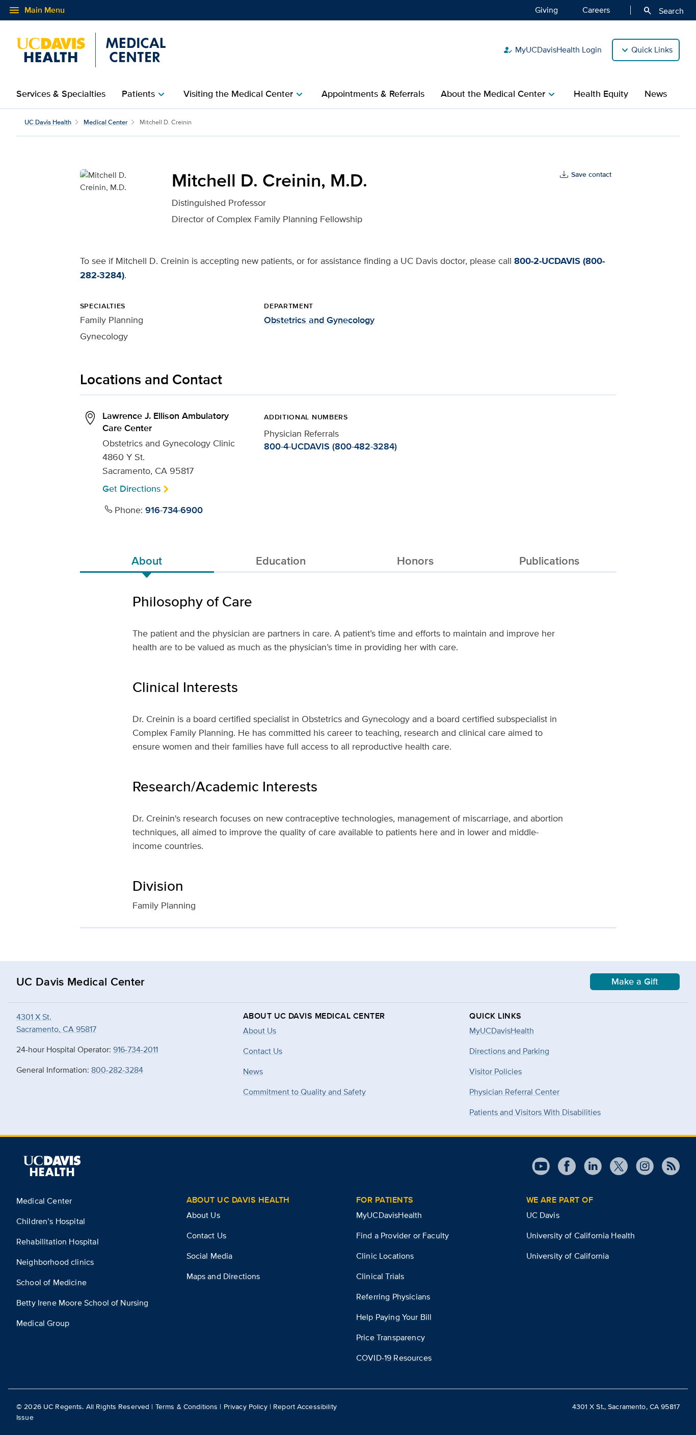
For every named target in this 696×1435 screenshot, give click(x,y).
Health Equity (601, 93)
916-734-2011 (135, 1049)
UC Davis (542, 1215)
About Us (203, 1215)
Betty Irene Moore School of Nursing (82, 1303)
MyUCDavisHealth (501, 1031)
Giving (546, 10)
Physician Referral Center (514, 1092)
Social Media (209, 1256)
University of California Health (580, 1235)
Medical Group (42, 1323)
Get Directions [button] (131, 488)
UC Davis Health (47, 122)
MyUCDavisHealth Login (552, 50)
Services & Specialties (60, 93)
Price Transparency (390, 1337)
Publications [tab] (549, 560)
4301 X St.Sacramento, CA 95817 (56, 1023)
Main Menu (36, 10)
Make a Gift (634, 981)
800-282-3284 (117, 1070)
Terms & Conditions (186, 1406)
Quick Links (652, 50)
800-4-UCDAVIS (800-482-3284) (330, 446)
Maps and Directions (223, 1276)
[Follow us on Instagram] (641, 1166)
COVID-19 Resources (394, 1358)
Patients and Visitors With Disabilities (535, 1112)
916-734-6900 (174, 510)
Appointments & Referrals (373, 93)
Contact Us (206, 1235)
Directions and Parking (509, 1051)
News (656, 93)
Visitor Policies (495, 1071)
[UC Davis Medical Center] (91, 50)
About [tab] (146, 560)
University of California (567, 1256)
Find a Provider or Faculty (402, 1235)
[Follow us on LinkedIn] (589, 1166)
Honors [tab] (415, 560)
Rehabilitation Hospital (57, 1241)
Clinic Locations (385, 1256)
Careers (596, 10)
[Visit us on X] (615, 1166)
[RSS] (667, 1166)
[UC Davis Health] (52, 1166)
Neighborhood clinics (55, 1262)
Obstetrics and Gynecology (319, 320)
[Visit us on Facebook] (563, 1166)
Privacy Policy (245, 1406)
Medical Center (105, 122)
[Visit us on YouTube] (541, 1166)
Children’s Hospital (50, 1221)
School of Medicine (51, 1282)
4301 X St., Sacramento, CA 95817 (626, 1406)
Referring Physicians (393, 1297)
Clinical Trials (380, 1276)
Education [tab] (281, 560)
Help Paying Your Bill (394, 1317)
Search (663, 11)
